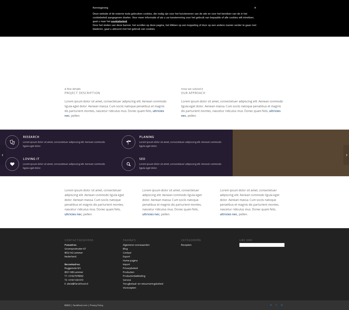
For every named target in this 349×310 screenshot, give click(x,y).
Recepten (186, 244)
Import (126, 264)
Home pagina (130, 260)
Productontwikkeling (134, 276)
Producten (128, 272)
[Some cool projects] (3, 155)
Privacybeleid (130, 268)
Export (126, 256)
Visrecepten (129, 287)
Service (127, 280)
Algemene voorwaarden (136, 244)
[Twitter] (271, 305)
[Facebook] (276, 305)
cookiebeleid (119, 21)
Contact (127, 252)
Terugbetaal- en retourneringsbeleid (143, 283)
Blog (125, 248)
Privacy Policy (96, 305)
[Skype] (281, 305)
